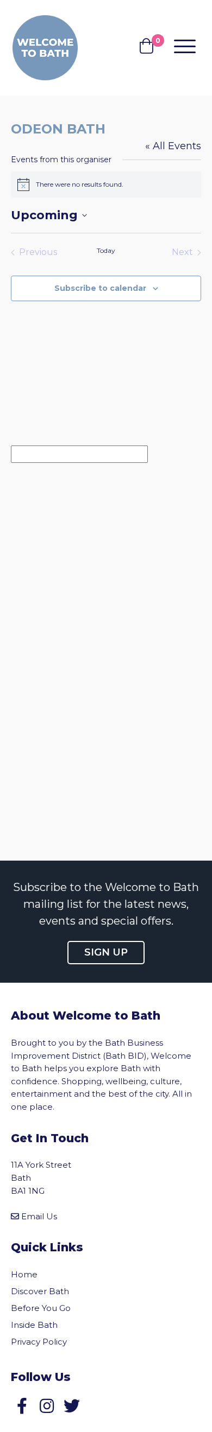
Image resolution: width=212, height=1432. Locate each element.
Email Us (39, 1216)
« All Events (173, 146)
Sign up (106, 952)
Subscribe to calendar (100, 288)
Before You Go (41, 1308)
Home (24, 1274)
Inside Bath (34, 1325)
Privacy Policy (39, 1341)
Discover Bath (40, 1291)
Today (106, 250)
